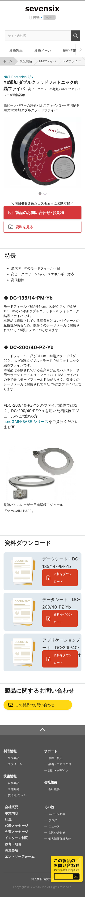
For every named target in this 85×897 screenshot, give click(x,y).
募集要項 (11, 850)
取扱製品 (16, 50)
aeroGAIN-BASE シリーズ (26, 421)
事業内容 (11, 813)
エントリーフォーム (20, 856)
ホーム (7, 61)
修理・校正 (55, 758)
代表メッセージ (16, 825)
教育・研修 (13, 844)
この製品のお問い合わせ (34, 705)
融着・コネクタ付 (59, 764)
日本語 (35, 17)
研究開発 (13, 789)
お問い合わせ (56, 832)
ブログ (52, 820)
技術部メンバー (18, 795)
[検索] (75, 35)
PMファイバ (47, 61)
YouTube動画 (56, 814)
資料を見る (24, 227)
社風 (8, 819)
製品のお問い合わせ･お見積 (39, 212)
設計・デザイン (58, 770)
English (49, 17)
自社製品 (13, 783)
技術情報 (69, 50)
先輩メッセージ (16, 832)
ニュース (54, 826)
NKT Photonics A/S (18, 77)
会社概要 (54, 789)
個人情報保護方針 (59, 838)
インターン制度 (16, 838)
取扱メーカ (42, 50)
